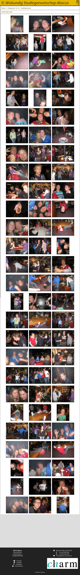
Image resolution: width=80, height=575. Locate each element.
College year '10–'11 (13, 8)
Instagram (18, 564)
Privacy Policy (18, 566)
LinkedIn (19, 562)
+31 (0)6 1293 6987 (64, 552)
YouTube (19, 561)
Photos (3, 8)
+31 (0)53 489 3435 (64, 554)
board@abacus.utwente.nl (64, 556)
